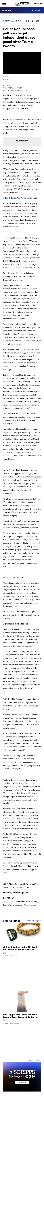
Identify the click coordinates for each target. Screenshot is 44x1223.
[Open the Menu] (4, 4)
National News (12, 21)
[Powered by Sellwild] (37, 1060)
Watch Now (37, 3)
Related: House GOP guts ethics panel (20, 197)
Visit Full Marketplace (33, 921)
